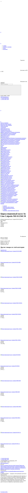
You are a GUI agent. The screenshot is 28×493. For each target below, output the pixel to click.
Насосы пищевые (5, 465)
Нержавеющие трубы (10, 467)
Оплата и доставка (7, 46)
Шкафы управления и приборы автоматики (10, 469)
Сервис (4, 45)
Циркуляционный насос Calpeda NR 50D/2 (10, 366)
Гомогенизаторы (11, 466)
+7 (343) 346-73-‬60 (5, 99)
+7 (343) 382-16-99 (5, 98)
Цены (4, 48)
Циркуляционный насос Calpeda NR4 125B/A (11, 340)
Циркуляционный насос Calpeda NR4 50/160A (11, 314)
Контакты (5, 49)
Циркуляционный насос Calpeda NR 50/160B (11, 262)
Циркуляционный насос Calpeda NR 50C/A (10, 443)
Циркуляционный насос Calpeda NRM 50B (10, 391)
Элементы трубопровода (20, 467)
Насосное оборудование (14, 465)
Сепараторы (17, 466)
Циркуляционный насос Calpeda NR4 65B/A (10, 417)
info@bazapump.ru (4, 96)
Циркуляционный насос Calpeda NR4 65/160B (11, 288)
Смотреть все (3, 250)
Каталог (2, 82)
